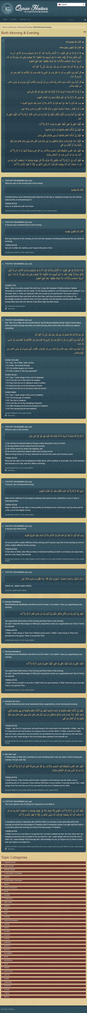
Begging (7, 895)
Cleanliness (8, 899)
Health (6, 928)
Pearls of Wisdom (10, 888)
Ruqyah (7, 989)
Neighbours (8, 960)
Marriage (7, 942)
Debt (6, 913)
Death (6, 909)
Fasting (6, 924)
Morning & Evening (25, 27)
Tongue (7, 993)
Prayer (6, 968)
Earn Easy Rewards (11, 920)
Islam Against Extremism (13, 873)
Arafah (6, 877)
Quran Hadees (8, 1009)
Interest (7, 935)
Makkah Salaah (9, 870)
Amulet (6, 884)
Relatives (7, 986)
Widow (6, 997)
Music (6, 957)
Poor (6, 964)
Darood (7, 906)
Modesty (7, 946)
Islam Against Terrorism (13, 880)
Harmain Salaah (10, 862)
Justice (7, 939)
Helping (7, 931)
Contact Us (25, 19)
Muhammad (8, 953)
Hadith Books (9, 866)
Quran (13, 19)
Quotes (7, 975)
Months (7, 949)
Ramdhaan (8, 982)
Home (5, 19)
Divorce (7, 917)
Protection (8, 971)
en (85, 32)
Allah (6, 891)
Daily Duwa (13, 27)
